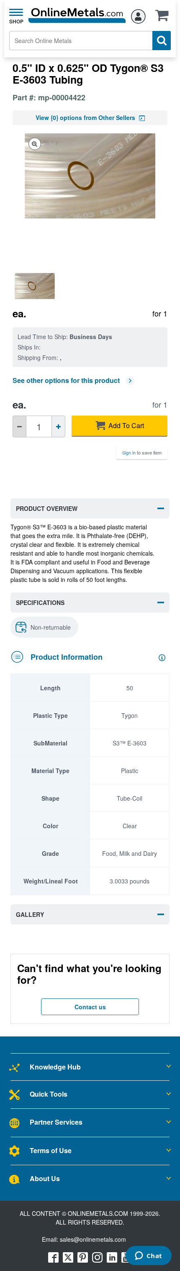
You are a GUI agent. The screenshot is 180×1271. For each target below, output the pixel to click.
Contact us (90, 1007)
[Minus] (19, 426)
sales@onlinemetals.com (93, 1239)
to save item (142, 452)
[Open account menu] (138, 15)
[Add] (58, 426)
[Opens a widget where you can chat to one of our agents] (148, 1256)
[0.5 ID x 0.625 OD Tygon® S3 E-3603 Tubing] (38, 286)
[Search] (161, 40)
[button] (164, 18)
